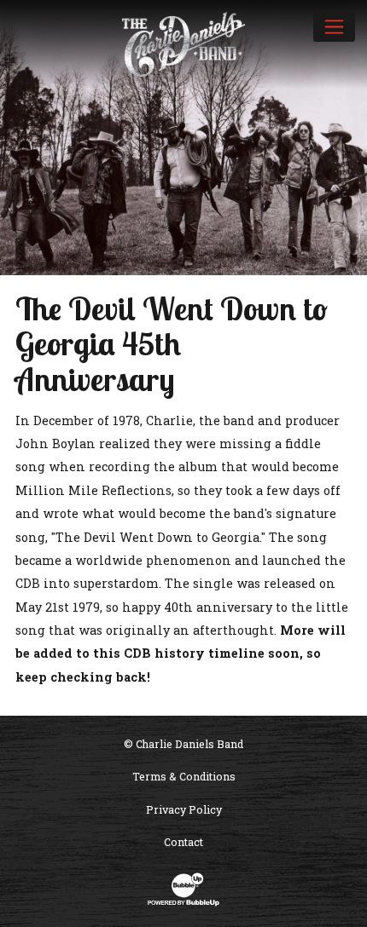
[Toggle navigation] (334, 26)
